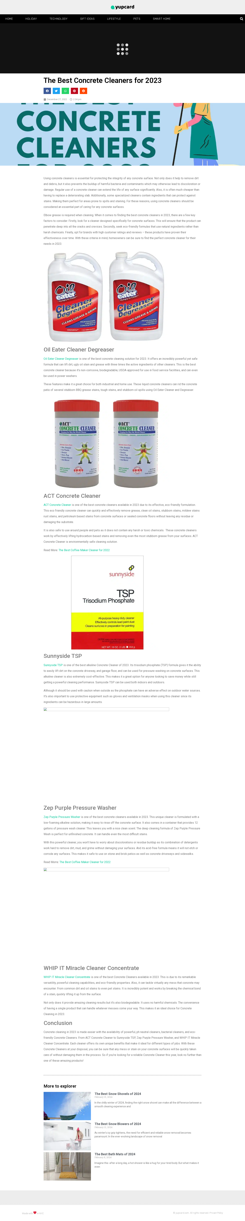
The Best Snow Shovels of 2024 (118, 1094)
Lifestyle (114, 18)
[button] (242, 19)
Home (9, 18)
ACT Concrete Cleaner (57, 505)
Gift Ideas (87, 18)
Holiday (31, 18)
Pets (136, 18)
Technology (59, 18)
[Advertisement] (122, 1212)
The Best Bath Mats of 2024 (115, 1154)
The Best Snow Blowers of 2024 (118, 1124)
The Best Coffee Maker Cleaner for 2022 (84, 550)
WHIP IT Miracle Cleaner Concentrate (67, 977)
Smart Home (162, 18)
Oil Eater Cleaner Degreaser (61, 358)
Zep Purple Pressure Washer (62, 817)
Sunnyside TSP (53, 665)
